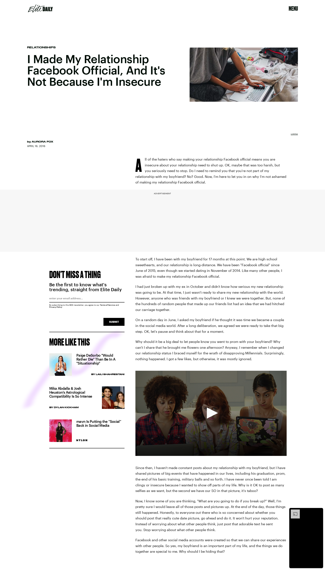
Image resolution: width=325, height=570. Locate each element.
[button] (211, 413)
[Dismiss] (319, 511)
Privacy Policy (55, 307)
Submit (114, 321)
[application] (211, 413)
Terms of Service (107, 305)
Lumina (294, 134)
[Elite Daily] (40, 8)
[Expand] (293, 511)
